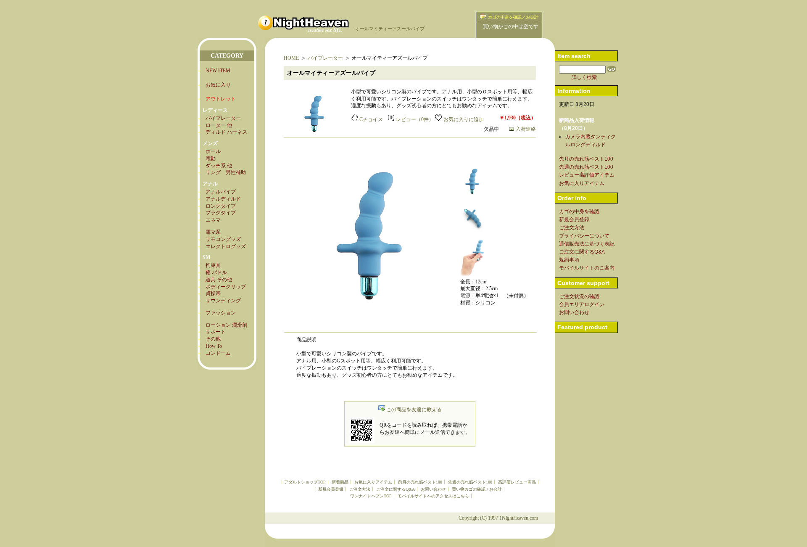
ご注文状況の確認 (579, 296)
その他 (213, 339)
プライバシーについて (584, 236)
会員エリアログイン (581, 304)
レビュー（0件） (415, 119)
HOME (291, 58)
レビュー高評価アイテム (586, 175)
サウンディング (223, 301)
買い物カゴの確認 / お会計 (477, 489)
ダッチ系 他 (219, 166)
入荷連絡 (526, 129)
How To (214, 346)
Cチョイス (371, 119)
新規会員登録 (330, 489)
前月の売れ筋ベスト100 (420, 482)
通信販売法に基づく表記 (586, 244)
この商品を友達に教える (414, 409)
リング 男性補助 (226, 172)
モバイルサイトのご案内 (586, 268)
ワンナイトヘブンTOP (371, 496)
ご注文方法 (359, 489)
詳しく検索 (584, 77)
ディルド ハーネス (226, 132)
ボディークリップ (226, 287)
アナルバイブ (221, 192)
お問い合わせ (433, 489)
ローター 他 (219, 125)
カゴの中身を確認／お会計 (513, 17)
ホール (213, 151)
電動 (211, 158)
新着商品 (340, 482)
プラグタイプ (221, 213)
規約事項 (569, 260)
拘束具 (213, 265)
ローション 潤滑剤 (226, 325)
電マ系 (213, 232)
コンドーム (218, 353)
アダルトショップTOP (305, 482)
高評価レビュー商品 (517, 482)
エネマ (213, 220)
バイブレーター (223, 118)
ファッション (221, 313)
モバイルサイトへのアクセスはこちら (433, 496)
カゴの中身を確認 (579, 211)
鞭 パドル (216, 272)
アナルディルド (223, 199)
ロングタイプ (221, 206)
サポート (216, 332)
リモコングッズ (223, 239)
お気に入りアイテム (373, 482)
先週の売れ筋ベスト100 (470, 482)
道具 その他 (219, 280)
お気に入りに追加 (463, 119)
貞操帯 (213, 293)
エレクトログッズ (226, 246)
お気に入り (218, 85)
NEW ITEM (218, 71)
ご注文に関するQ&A (395, 489)
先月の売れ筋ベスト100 (586, 159)
